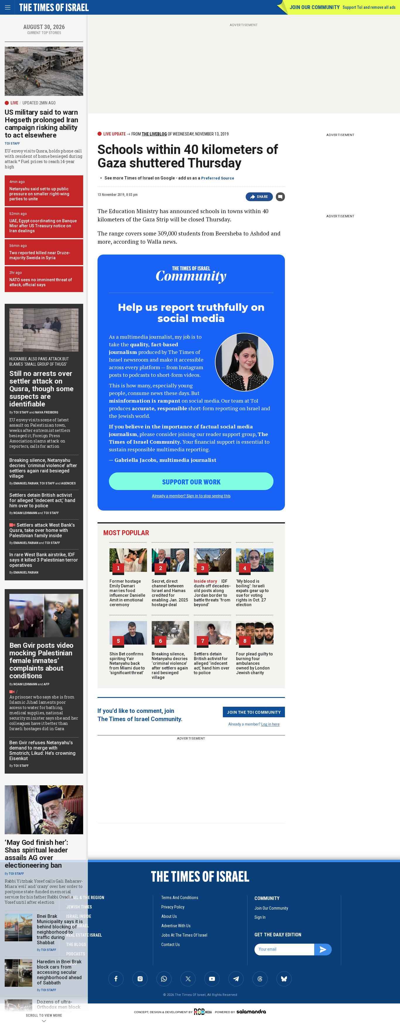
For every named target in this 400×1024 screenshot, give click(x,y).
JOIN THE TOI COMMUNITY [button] (254, 712)
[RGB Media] (204, 1011)
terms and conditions (179, 897)
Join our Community (315, 7)
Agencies (68, 483)
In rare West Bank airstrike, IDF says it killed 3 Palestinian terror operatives (43, 560)
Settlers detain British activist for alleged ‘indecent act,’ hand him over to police (212, 663)
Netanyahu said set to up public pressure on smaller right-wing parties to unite (39, 194)
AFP (46, 684)
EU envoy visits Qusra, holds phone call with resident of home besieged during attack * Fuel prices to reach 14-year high (43, 158)
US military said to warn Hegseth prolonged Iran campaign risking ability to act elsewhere (41, 123)
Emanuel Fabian (25, 483)
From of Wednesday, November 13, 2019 (180, 134)
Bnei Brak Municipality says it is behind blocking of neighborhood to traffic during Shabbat (60, 929)
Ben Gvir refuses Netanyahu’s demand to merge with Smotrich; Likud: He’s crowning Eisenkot (42, 750)
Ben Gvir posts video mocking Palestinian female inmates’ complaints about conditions (41, 661)
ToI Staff (12, 143)
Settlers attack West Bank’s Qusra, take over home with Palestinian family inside (42, 530)
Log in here (270, 723)
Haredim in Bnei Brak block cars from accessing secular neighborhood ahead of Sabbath (59, 972)
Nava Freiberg (46, 412)
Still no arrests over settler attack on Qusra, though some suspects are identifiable (41, 389)
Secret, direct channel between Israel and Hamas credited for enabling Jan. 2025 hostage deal (170, 593)
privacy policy (172, 907)
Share (262, 197)
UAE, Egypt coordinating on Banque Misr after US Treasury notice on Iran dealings (43, 225)
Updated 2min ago (39, 103)
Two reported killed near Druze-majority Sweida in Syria (39, 255)
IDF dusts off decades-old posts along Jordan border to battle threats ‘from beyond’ (212, 593)
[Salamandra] (251, 1011)
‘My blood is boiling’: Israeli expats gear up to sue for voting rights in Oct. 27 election (252, 593)
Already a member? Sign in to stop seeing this (191, 495)
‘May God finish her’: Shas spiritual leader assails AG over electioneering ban (36, 854)
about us (169, 916)
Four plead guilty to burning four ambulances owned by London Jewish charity (254, 663)
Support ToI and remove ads (369, 7)
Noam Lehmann (25, 513)
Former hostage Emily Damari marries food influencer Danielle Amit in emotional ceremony (127, 593)
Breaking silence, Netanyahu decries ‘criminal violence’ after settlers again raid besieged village (170, 666)
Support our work (191, 481)
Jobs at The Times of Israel (184, 935)
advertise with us (176, 925)
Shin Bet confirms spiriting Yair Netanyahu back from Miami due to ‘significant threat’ (127, 663)
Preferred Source (217, 178)
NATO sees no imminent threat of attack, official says (40, 282)
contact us (170, 944)
